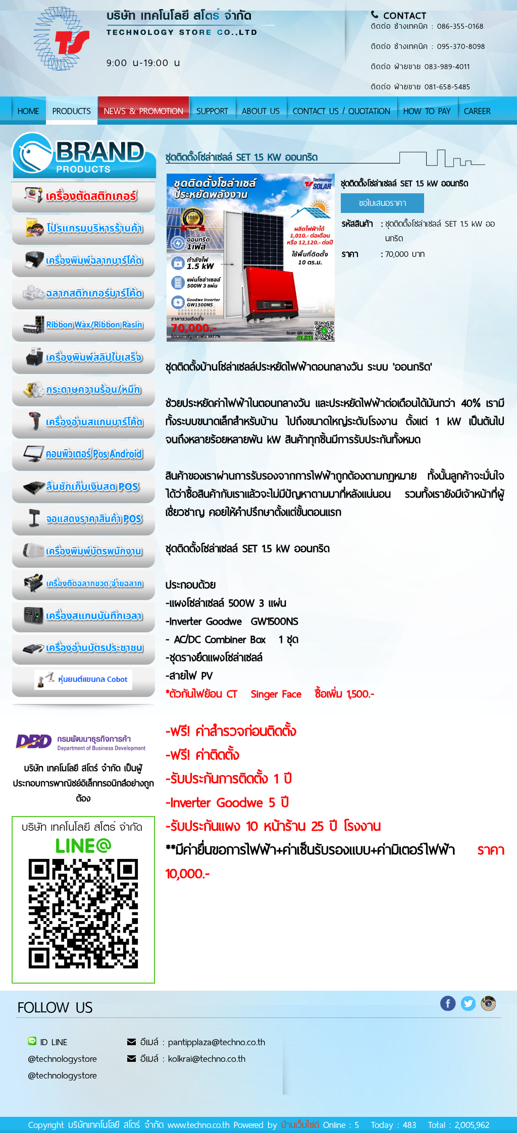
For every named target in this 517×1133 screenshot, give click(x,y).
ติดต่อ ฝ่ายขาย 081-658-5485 (421, 86)
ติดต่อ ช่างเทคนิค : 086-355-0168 (427, 26)
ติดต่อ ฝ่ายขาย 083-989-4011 (420, 66)
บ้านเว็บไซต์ (300, 1125)
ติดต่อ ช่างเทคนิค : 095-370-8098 (428, 46)
